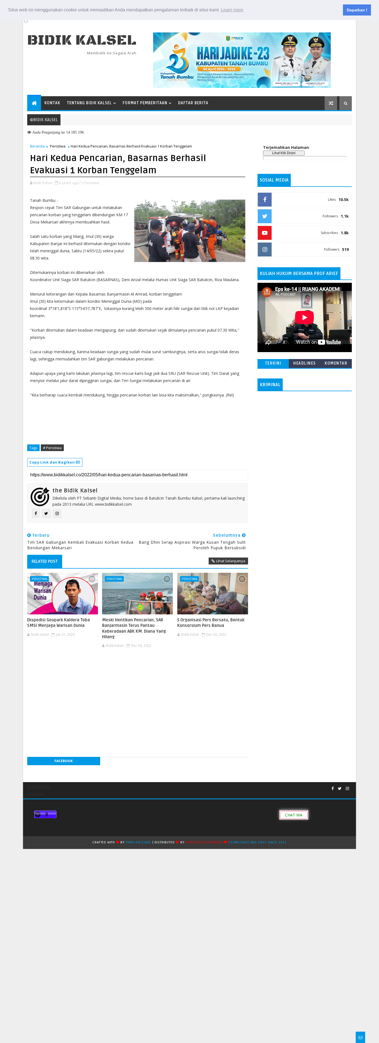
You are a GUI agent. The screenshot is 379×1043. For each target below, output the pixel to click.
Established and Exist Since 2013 (258, 842)
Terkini (273, 363)
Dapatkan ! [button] (357, 10)
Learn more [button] (232, 9)
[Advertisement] (137, 666)
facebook (63, 761)
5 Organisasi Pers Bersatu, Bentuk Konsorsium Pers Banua (210, 622)
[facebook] (332, 788)
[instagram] (347, 788)
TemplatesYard (138, 842)
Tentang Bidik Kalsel (89, 103)
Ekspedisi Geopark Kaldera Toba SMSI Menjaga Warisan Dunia (58, 622)
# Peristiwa (52, 447)
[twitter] (340, 788)
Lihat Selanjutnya (230, 560)
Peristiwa (57, 146)
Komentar (336, 363)
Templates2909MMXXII (204, 842)
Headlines (304, 363)
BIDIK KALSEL (82, 40)
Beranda (37, 146)
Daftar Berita (193, 103)
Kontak (52, 103)
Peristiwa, (92, 182)
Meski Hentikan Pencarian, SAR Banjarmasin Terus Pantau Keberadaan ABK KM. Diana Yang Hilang (134, 628)
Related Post (45, 561)
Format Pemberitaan (145, 103)
